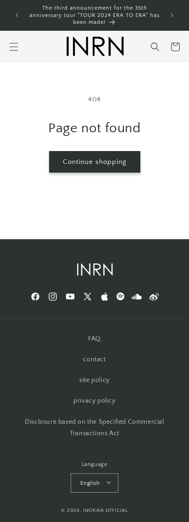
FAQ (94, 338)
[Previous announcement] (17, 15)
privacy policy (94, 400)
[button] (14, 47)
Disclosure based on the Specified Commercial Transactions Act (94, 427)
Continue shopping (95, 162)
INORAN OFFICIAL (105, 510)
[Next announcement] (172, 15)
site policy (94, 380)
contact (94, 359)
